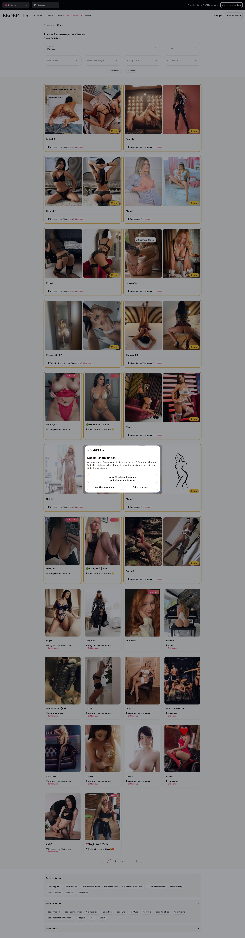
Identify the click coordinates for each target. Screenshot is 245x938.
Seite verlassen (140, 487)
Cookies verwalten (104, 487)
